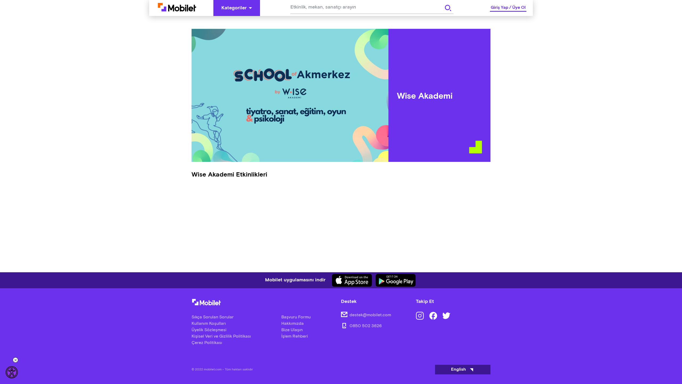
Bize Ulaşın (292, 330)
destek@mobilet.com (370, 315)
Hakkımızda (292, 323)
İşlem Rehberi (294, 336)
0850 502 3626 (366, 326)
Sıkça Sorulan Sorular (213, 317)
